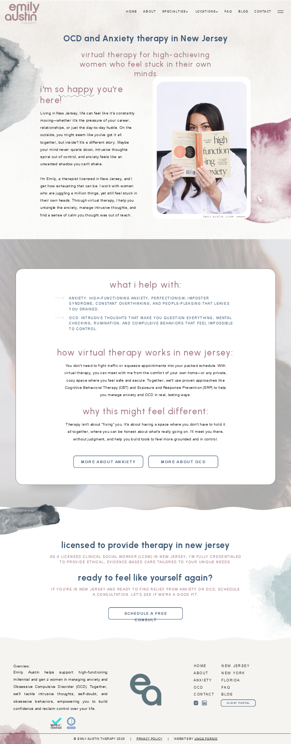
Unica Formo (205, 738)
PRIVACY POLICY (149, 738)
